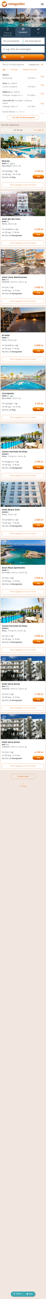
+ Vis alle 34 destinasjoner (23, 117)
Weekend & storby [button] (30, 70)
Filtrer (18, 1294)
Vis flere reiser (23, 776)
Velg (38, 176)
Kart (31, 1294)
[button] (12, 41)
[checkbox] (4, 136)
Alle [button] (4, 70)
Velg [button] (42, 76)
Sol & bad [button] (14, 70)
